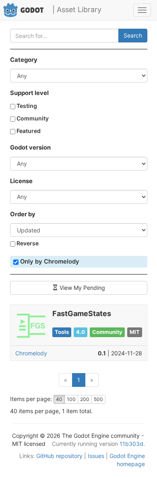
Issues (96, 455)
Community (32, 118)
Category (23, 59)
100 (71, 399)
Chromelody (31, 353)
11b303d (131, 443)
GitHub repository (59, 455)
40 (59, 399)
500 (98, 399)
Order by (22, 214)
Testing (26, 105)
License (21, 181)
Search (133, 35)
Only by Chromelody (49, 261)
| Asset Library (76, 9)
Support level (29, 93)
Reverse (27, 243)
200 (84, 399)
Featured (28, 130)
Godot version (30, 147)
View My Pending (81, 287)
